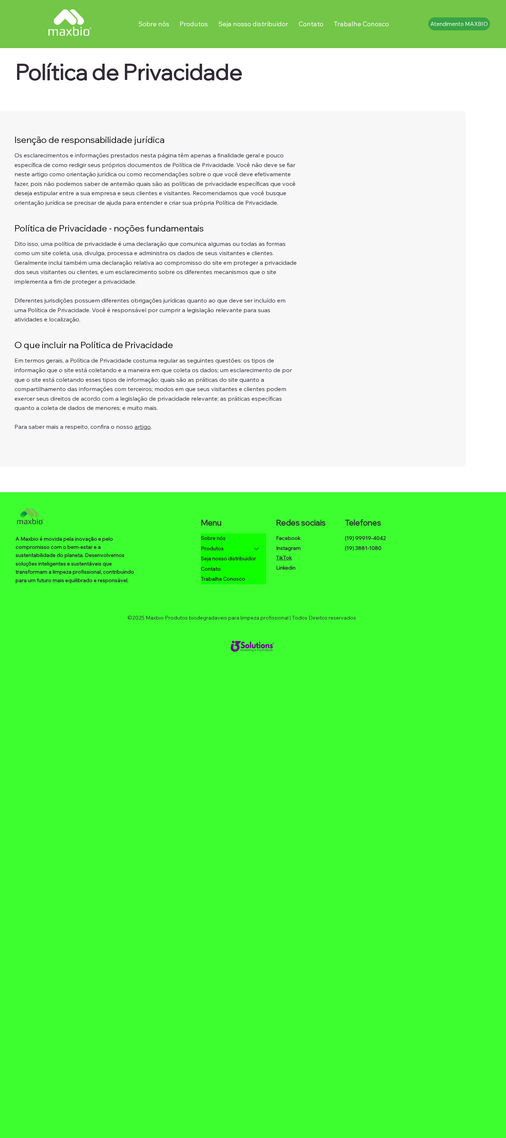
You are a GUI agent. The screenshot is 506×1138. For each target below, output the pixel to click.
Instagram (288, 548)
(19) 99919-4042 (365, 538)
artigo (142, 426)
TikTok (284, 557)
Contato (211, 568)
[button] (194, 24)
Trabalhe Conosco (223, 578)
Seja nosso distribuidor (228, 558)
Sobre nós (213, 538)
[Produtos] (256, 549)
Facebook (288, 538)
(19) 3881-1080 (363, 548)
